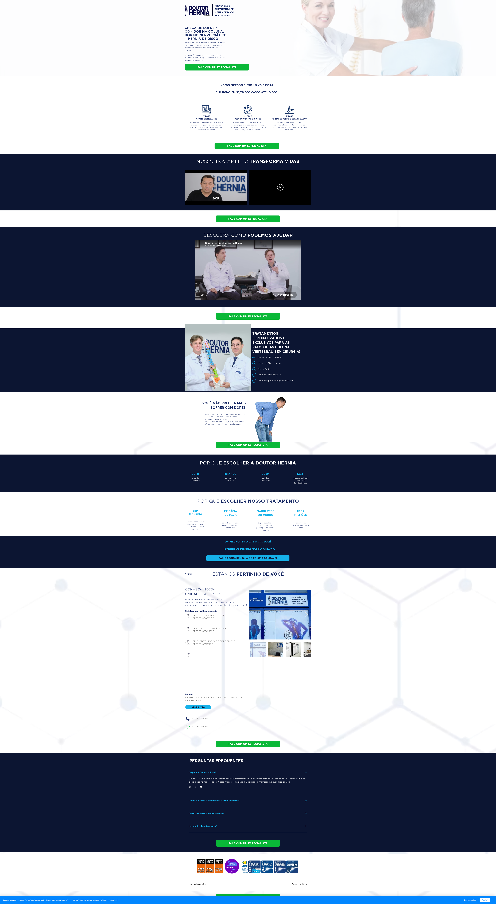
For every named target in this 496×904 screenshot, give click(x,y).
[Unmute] (192, 201)
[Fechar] (492, 900)
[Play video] (280, 187)
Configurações (470, 900)
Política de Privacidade (109, 900)
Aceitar (485, 900)
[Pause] (188, 201)
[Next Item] (306, 614)
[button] (196, 574)
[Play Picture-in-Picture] (239, 201)
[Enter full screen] (243, 201)
